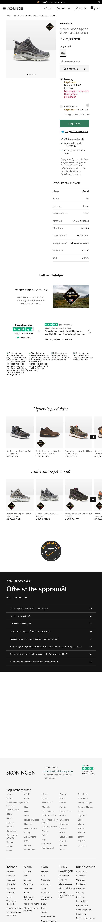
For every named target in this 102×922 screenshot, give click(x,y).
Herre (16, 15)
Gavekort (80, 879)
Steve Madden (66, 836)
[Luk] (99, 2)
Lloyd (44, 794)
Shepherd (64, 819)
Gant (26, 811)
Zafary (81, 836)
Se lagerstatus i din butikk (77, 114)
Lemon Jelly (29, 849)
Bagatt (9, 818)
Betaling (80, 892)
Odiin (44, 835)
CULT (26, 794)
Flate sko (10, 875)
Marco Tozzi (47, 802)
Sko (25, 875)
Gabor (27, 807)
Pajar (44, 839)
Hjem (8, 15)
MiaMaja (46, 807)
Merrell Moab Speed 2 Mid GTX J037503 (40, 15)
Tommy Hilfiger (85, 802)
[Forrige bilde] (11, 49)
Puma (62, 798)
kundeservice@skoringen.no (58, 771)
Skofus (63, 828)
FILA (26, 802)
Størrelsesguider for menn (31, 909)
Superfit (63, 841)
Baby (43, 903)
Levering (80, 896)
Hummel (28, 824)
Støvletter (10, 888)
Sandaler (10, 892)
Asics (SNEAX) (13, 809)
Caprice (10, 842)
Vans (80, 819)
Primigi (63, 794)
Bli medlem (64, 875)
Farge (63, 46)
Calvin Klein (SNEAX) (12, 836)
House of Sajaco (31, 819)
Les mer (62, 2)
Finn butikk (81, 871)
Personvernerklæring (86, 918)
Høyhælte (11, 884)
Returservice (82, 905)
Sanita (63, 815)
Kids (43, 908)
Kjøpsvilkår (81, 914)
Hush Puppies (30, 828)
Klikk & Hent (82, 901)
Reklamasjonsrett (84, 909)
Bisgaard (10, 822)
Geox (26, 815)
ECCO (27, 798)
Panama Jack (48, 848)
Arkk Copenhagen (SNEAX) (14, 804)
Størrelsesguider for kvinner (14, 913)
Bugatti (9, 826)
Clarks (9, 846)
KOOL (27, 841)
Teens (44, 912)
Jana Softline (30, 836)
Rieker (63, 802)
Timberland (83, 798)
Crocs (9, 850)
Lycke (44, 798)
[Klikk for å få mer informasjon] (87, 105)
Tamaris (63, 845)
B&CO (9, 814)
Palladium (46, 843)
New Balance (48, 811)
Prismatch (80, 875)
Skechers (64, 824)
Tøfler (8, 896)
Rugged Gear (66, 811)
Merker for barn (48, 916)
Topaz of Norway (85, 807)
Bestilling (80, 888)
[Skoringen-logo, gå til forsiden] (15, 8)
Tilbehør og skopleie (11, 902)
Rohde (63, 807)
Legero (27, 845)
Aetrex (9, 798)
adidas (9, 794)
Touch (80, 811)
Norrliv (45, 831)
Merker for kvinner (14, 908)
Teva (62, 849)
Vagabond (82, 815)
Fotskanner (81, 884)
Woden (81, 828)
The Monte (83, 794)
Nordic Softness (49, 826)
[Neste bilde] (51, 49)
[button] (17, 365)
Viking (81, 824)
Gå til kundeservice (15, 597)
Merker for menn (31, 903)
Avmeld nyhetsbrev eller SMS (66, 895)
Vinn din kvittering (67, 888)
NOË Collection (49, 815)
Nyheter (10, 871)
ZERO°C (81, 841)
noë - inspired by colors (50, 821)
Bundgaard (11, 831)
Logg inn (63, 879)
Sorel (62, 832)
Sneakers (10, 879)
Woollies (82, 832)
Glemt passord (65, 883)
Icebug (27, 832)
